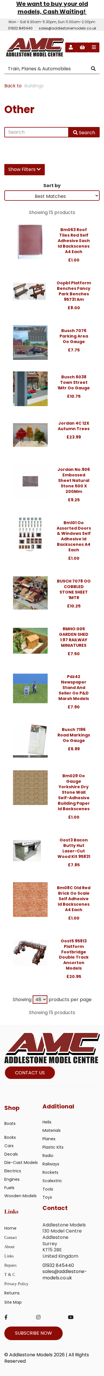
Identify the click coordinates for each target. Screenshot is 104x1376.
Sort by (52, 185)
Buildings (34, 85)
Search (86, 132)
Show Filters (22, 169)
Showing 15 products (52, 212)
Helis (46, 1122)
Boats (10, 1123)
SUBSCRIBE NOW (33, 1333)
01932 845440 (20, 28)
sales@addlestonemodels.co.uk (67, 28)
